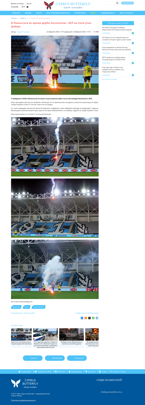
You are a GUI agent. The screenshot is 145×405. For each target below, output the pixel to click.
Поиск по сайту (119, 371)
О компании (26, 371)
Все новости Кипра (109, 79)
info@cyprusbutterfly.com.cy (111, 392)
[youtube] (133, 8)
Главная (14, 18)
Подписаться (128, 3)
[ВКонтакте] (82, 318)
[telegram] (126, 8)
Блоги (39, 13)
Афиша (28, 13)
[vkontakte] (129, 8)
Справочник (80, 13)
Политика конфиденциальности (23, 400)
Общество (16, 307)
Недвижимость (108, 13)
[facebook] (115, 8)
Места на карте (126, 13)
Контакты (91, 371)
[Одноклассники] (85, 318)
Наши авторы (76, 371)
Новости (16, 13)
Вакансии (61, 371)
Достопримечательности (58, 13)
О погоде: (14, 7)
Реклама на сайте (44, 371)
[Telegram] (97, 318)
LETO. (92, 13)
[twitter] (122, 8)
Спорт (26, 307)
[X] (89, 318)
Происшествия (38, 307)
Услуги (104, 371)
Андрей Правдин (23, 32)
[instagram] (118, 8)
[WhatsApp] (93, 318)
